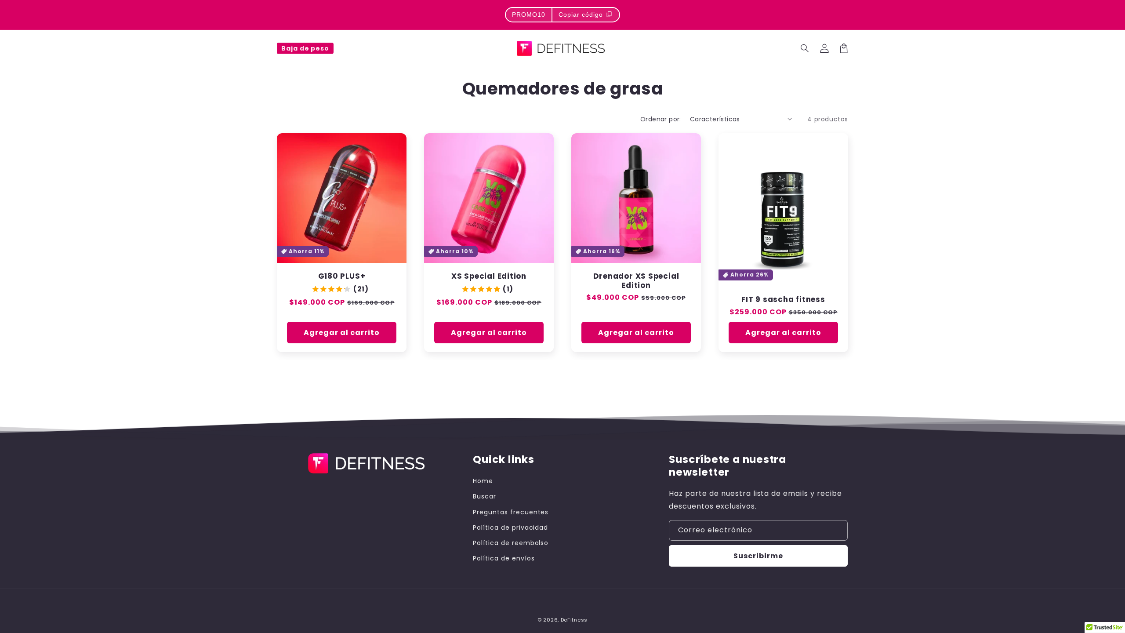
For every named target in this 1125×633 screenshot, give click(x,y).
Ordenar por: (660, 119)
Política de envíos (503, 558)
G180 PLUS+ (342, 276)
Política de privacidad (510, 527)
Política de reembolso (510, 542)
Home (483, 481)
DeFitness (574, 619)
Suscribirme (758, 556)
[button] (805, 48)
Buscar (484, 496)
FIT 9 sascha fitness (783, 299)
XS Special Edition (488, 276)
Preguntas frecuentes (510, 512)
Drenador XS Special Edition (636, 281)
